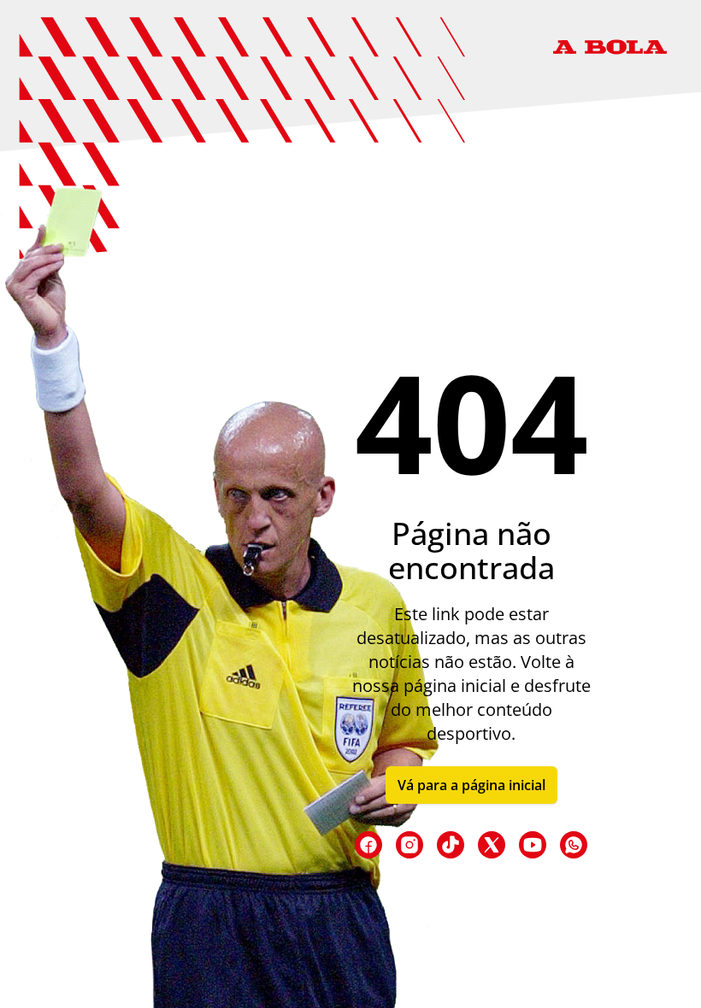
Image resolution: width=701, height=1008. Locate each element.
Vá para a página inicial (471, 785)
